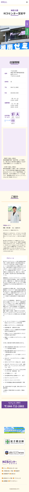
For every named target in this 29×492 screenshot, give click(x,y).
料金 (27, 24)
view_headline (27, 2)
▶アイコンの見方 (8, 121)
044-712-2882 (14, 87)
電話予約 (27, 31)
